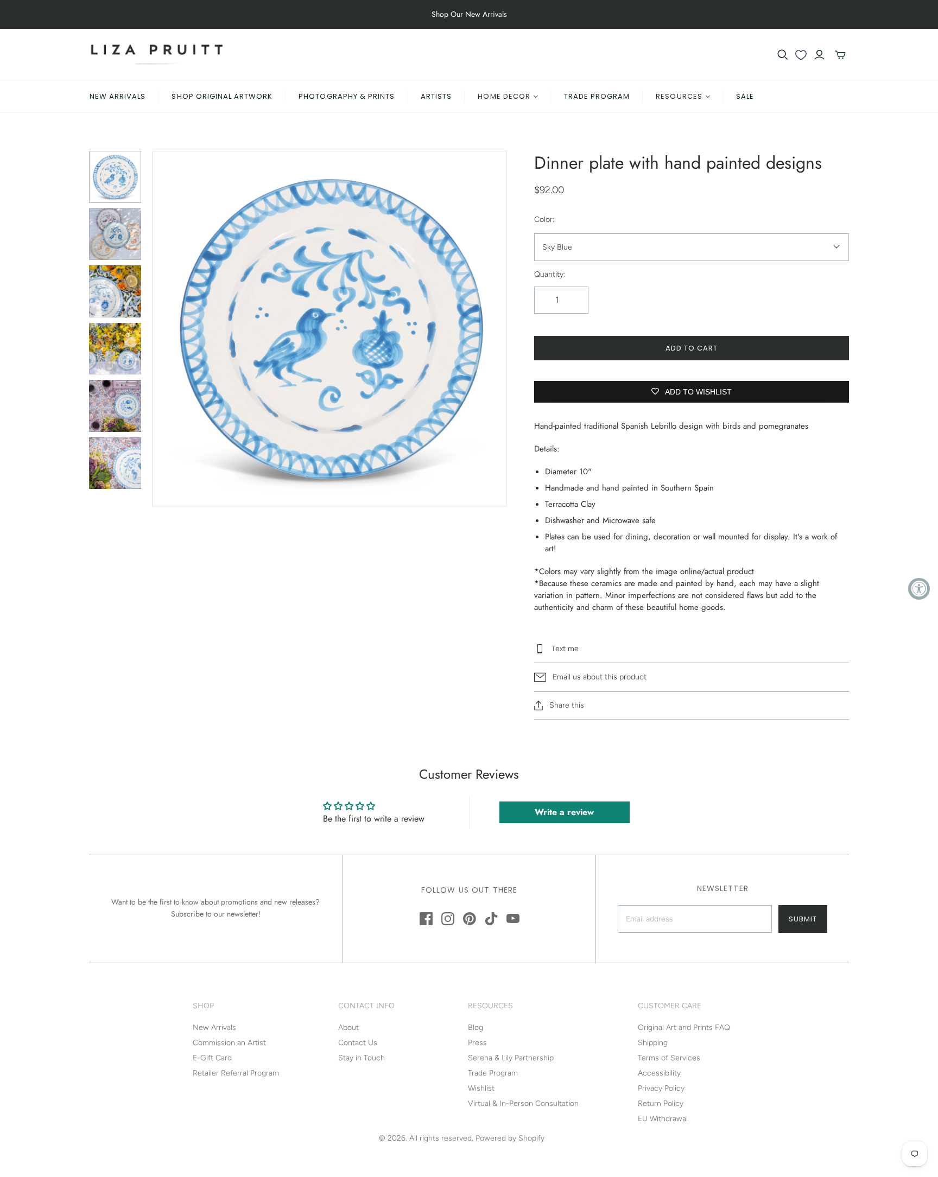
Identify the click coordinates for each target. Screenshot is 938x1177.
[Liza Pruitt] (157, 54)
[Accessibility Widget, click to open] (919, 589)
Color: (544, 219)
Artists (436, 96)
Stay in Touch (361, 1058)
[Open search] (782, 54)
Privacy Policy (661, 1088)
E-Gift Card (212, 1058)
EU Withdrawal (663, 1118)
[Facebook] (426, 918)
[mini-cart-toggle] (840, 55)
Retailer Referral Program (236, 1073)
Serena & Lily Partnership (511, 1058)
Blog (475, 1027)
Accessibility (659, 1073)
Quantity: (549, 274)
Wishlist (481, 1088)
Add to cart (692, 348)
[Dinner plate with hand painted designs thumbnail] (115, 177)
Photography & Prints (347, 96)
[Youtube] (512, 918)
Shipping (653, 1042)
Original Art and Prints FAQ (684, 1027)
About (348, 1027)
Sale (745, 96)
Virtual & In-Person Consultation (523, 1103)
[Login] (819, 55)
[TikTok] (491, 918)
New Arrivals (117, 96)
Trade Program (597, 96)
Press (477, 1042)
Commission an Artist (229, 1042)
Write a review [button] (564, 812)
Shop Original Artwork (222, 96)
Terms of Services (669, 1058)
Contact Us (357, 1042)
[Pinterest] (469, 918)
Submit (803, 919)
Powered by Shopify (510, 1138)
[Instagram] (447, 918)
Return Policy (660, 1103)
